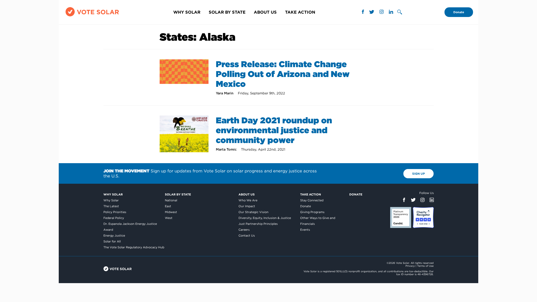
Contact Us (247, 235)
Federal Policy (113, 218)
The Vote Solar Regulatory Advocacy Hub (133, 247)
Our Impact (247, 206)
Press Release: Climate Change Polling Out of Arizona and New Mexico (282, 74)
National (171, 200)
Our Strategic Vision (253, 212)
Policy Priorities (114, 212)
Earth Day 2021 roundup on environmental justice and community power (274, 130)
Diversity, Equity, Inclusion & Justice (265, 218)
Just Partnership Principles (258, 223)
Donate (458, 12)
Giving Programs (312, 212)
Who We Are (248, 200)
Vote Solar (117, 268)
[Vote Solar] (92, 16)
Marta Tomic (227, 149)
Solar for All (112, 241)
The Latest (111, 206)
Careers (244, 229)
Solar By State (227, 12)
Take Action (300, 12)
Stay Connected (311, 200)
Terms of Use (425, 265)
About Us (265, 12)
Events (305, 229)
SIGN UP (418, 173)
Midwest (171, 212)
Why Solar (186, 12)
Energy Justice (114, 235)
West (168, 218)
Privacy (410, 265)
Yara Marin (225, 93)
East (168, 206)
